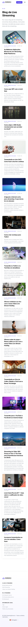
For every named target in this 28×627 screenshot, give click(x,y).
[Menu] (24, 2)
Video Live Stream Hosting (8, 589)
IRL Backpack (5, 599)
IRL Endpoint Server (7, 595)
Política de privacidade (7, 608)
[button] (14, 620)
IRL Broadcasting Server (8, 597)
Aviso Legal (5, 606)
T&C (3, 605)
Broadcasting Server (7, 585)
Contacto (19, 2)
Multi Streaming (6, 587)
